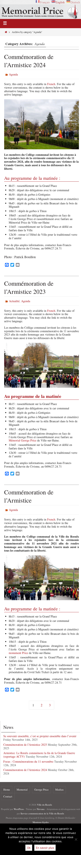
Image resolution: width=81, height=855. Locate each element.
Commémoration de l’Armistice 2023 (28, 287)
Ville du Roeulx (44, 804)
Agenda (13, 74)
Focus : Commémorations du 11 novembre (28, 761)
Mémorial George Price (22, 440)
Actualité (14, 301)
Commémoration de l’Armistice (28, 496)
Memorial (22, 789)
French (51, 84)
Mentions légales (41, 822)
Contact (7, 796)
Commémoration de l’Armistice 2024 (28, 60)
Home (6, 789)
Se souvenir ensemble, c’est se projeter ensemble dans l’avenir (39, 736)
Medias (59, 789)
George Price (41, 789)
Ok (29, 847)
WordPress (19, 809)
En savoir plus (45, 847)
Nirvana (40, 809)
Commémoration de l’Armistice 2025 (25, 745)
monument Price (18, 653)
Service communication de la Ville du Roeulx (42, 813)
